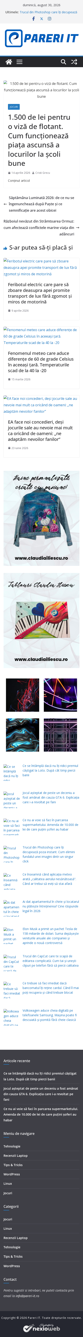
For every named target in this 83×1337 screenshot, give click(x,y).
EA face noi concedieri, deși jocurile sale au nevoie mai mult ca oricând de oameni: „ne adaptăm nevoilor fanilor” (40, 430)
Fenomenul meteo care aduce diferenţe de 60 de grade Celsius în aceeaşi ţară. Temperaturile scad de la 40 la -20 (41, 361)
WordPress (12, 1174)
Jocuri (14, 106)
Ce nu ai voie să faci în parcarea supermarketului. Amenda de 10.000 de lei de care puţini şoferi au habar (41, 1114)
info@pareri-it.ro (27, 1296)
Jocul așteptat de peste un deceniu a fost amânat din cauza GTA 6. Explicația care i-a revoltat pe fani (41, 1094)
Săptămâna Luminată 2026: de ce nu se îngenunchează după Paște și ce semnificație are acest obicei (41, 204)
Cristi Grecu (42, 173)
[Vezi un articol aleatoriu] (74, 62)
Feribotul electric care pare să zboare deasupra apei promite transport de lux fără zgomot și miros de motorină (40, 293)
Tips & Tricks (13, 1165)
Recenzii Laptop (16, 1155)
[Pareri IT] (9, 62)
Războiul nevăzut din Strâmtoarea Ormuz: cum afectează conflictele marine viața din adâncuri (39, 228)
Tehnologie (12, 1146)
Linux (8, 1183)
